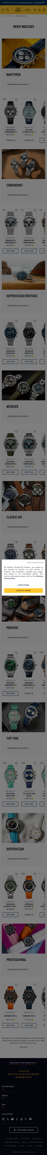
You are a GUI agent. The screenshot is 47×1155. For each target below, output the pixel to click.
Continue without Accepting (35, 562)
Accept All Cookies (23, 590)
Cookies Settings (23, 585)
